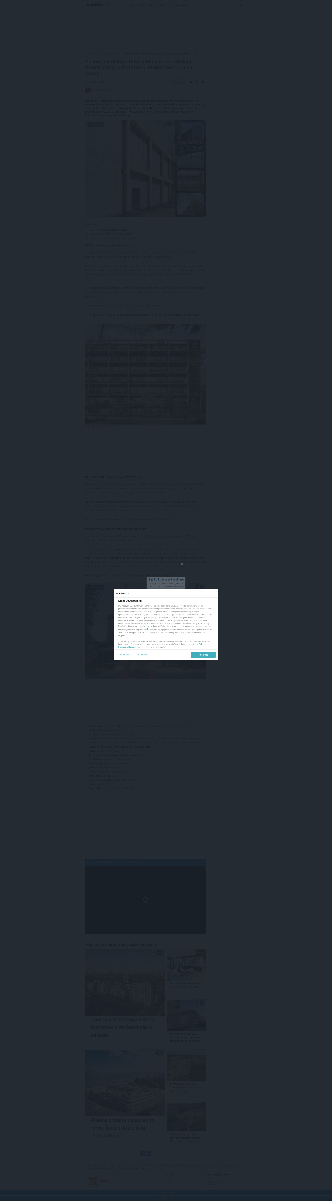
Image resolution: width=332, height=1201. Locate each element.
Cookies (133, 647)
